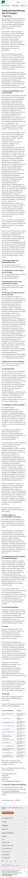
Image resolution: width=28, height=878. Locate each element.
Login (18, 2)
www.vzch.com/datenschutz (12, 791)
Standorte (4, 836)
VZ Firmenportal (8, 858)
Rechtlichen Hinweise (7, 874)
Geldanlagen (15, 5)
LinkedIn (8, 865)
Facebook (12, 865)
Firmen (4, 822)
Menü (25, 2)
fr (7, 861)
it (11, 861)
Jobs (3, 839)
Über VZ (5, 829)
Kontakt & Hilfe (5, 842)
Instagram (17, 865)
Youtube (3, 865)
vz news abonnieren (7, 848)
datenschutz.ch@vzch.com (13, 781)
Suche (22, 2)
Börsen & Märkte (8, 833)
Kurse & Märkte (8, 855)
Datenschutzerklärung (7, 875)
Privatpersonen (7, 818)
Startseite (4, 807)
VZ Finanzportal (8, 852)
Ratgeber (5, 825)
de (2, 861)
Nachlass (23, 5)
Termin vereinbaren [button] (8, 812)
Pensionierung (6, 5)
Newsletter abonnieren (7, 845)
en (15, 861)
